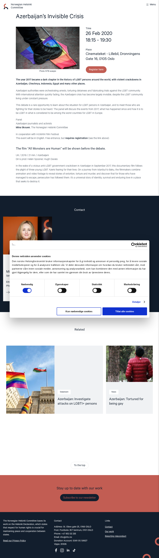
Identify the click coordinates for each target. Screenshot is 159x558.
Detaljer (136, 302)
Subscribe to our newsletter (79, 497)
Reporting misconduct (115, 536)
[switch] (62, 290)
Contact (109, 527)
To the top (79, 465)
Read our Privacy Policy (14, 541)
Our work (109, 531)
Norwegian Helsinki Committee (21, 6)
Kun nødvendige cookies (79, 311)
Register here (96, 69)
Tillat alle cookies (124, 311)
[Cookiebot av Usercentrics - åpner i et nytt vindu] (133, 245)
